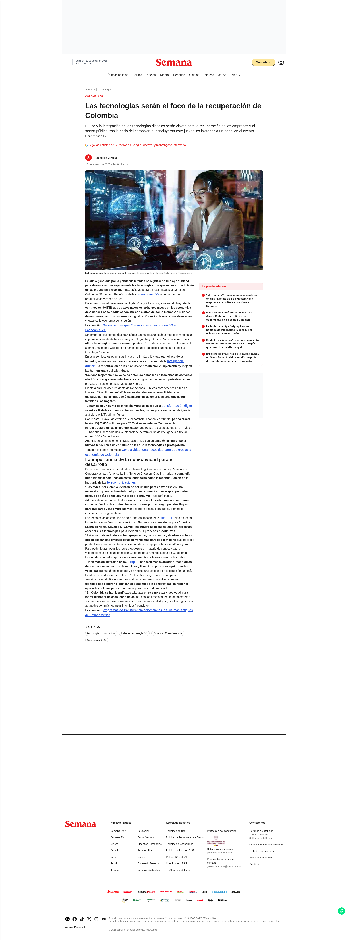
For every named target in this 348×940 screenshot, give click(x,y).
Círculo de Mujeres (148, 863)
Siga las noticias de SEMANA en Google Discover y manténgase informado (137, 145)
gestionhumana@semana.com (224, 866)
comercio (167, 518)
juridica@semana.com (220, 852)
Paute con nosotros (260, 857)
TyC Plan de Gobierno (178, 869)
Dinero (114, 843)
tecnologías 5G (148, 294)
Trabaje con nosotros (261, 851)
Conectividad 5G (96, 639)
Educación (144, 830)
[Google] (67, 919)
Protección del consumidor (222, 830)
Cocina (142, 856)
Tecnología (104, 89)
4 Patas (115, 869)
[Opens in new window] (74, 919)
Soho (114, 856)
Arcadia (115, 850)
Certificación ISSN (176, 863)
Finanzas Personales (150, 843)
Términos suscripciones (179, 843)
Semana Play (118, 830)
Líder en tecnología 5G (134, 633)
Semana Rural (146, 850)
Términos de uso (175, 830)
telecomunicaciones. (121, 482)
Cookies (254, 864)
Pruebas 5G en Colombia (167, 633)
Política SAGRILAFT (177, 856)
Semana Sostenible (149, 869)
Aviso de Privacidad (78, 927)
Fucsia (114, 863)
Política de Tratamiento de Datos (185, 837)
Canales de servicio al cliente (266, 844)
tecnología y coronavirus (101, 633)
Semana (90, 89)
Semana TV (117, 837)
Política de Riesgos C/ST (180, 850)
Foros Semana (146, 837)
